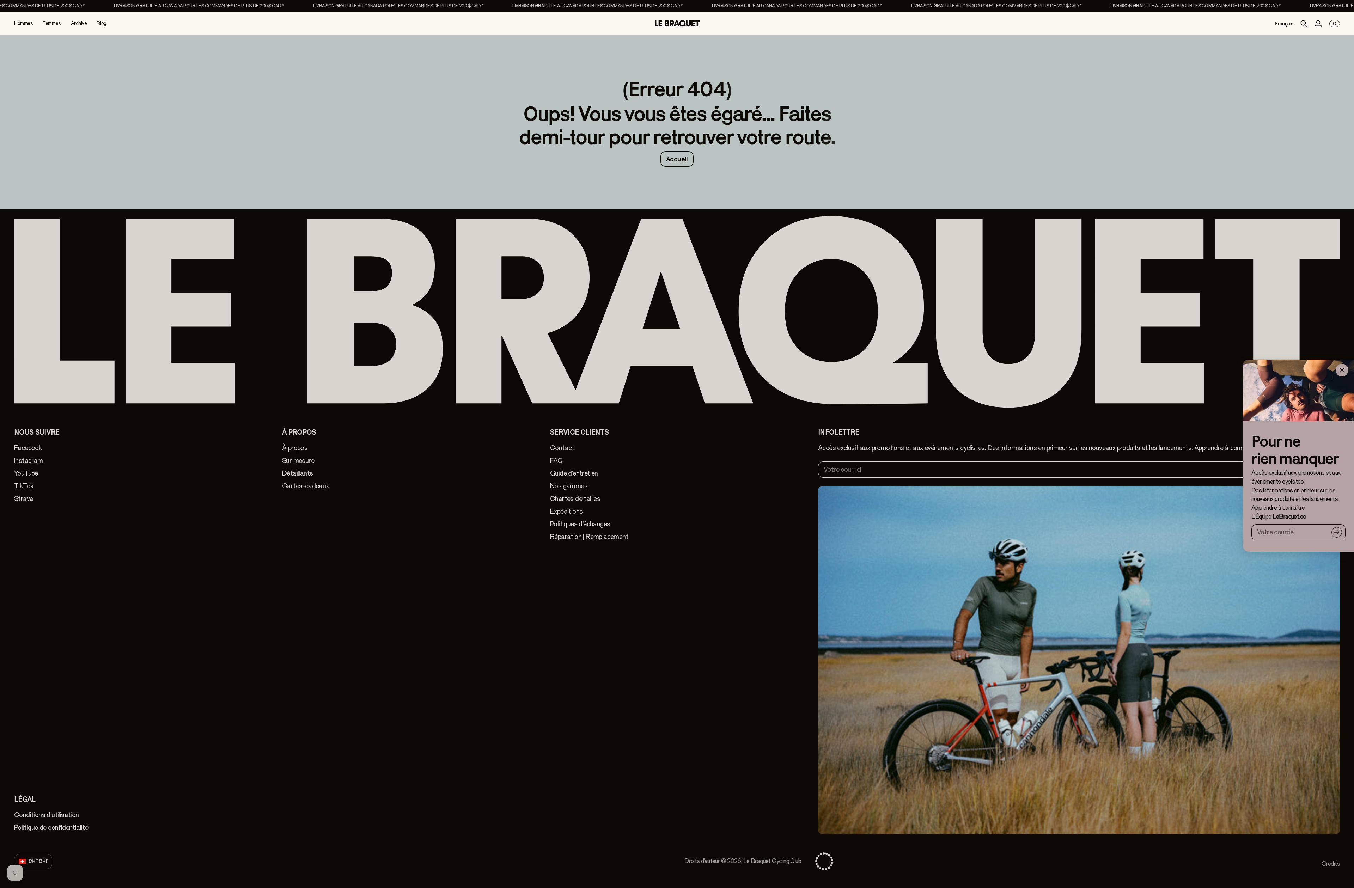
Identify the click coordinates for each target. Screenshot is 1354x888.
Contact (562, 447)
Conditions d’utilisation (46, 814)
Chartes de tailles (575, 498)
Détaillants (297, 473)
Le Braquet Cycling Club (772, 861)
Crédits (1331, 864)
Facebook (28, 447)
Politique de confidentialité (51, 827)
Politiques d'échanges (580, 524)
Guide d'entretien (574, 473)
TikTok (23, 486)
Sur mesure (298, 460)
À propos (294, 447)
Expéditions (566, 511)
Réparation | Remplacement (589, 536)
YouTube (26, 473)
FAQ (556, 460)
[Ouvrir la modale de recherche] (1304, 24)
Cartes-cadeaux (305, 486)
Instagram (28, 460)
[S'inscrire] (1336, 532)
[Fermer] (1342, 370)
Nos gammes (568, 486)
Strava (23, 498)
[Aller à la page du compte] (1318, 24)
